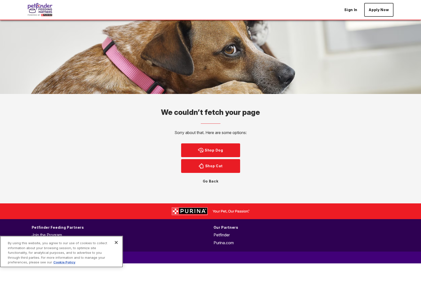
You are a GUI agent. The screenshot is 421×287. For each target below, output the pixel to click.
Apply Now (379, 10)
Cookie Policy (64, 262)
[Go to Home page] (40, 9)
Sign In (350, 10)
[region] (61, 251)
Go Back (210, 181)
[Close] (116, 242)
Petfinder (222, 234)
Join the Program (47, 234)
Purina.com (224, 242)
